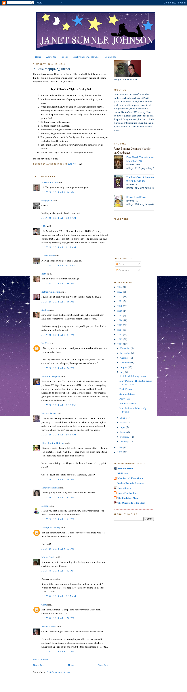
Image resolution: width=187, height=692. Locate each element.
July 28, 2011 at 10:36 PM (58, 405)
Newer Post (38, 665)
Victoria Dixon (48, 413)
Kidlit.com (122, 473)
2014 (120, 329)
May (122, 422)
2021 (120, 301)
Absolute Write (125, 468)
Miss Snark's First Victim (130, 478)
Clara (44, 604)
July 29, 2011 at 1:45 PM (57, 519)
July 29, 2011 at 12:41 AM (58, 434)
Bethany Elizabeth (50, 291)
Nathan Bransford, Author (130, 483)
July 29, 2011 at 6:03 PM (57, 548)
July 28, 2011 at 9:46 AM (58, 192)
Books (65, 56)
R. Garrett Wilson (50, 182)
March (123, 432)
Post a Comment (41, 659)
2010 (120, 447)
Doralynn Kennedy (50, 527)
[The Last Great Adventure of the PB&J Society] (120, 182)
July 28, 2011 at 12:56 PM (58, 265)
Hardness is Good (128, 403)
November (125, 353)
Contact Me (110, 56)
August (124, 367)
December (125, 348)
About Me (51, 56)
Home (38, 56)
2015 (120, 325)
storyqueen (46, 200)
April (123, 427)
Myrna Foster (48, 255)
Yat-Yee (45, 343)
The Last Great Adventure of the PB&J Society (141, 179)
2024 (120, 287)
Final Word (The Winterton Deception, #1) (140, 159)
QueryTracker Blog (127, 492)
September (125, 362)
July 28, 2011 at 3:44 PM (57, 334)
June (122, 417)
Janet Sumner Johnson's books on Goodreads (132, 150)
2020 (120, 306)
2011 (120, 344)
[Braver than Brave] (120, 201)
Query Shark (124, 488)
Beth (43, 273)
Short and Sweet (127, 394)
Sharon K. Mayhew (50, 376)
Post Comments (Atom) (58, 672)
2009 (120, 452)
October (124, 357)
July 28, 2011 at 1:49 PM (57, 301)
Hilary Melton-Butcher (52, 443)
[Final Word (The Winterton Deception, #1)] (120, 162)
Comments (123, 270)
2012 (120, 339)
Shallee (45, 309)
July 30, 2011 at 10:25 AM (58, 596)
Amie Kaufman (48, 626)
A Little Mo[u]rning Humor (51, 69)
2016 (120, 320)
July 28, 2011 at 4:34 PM (57, 368)
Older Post (103, 665)
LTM (43, 226)
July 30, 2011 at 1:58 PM (57, 618)
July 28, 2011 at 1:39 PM (57, 283)
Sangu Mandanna (50, 487)
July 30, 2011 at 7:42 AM (58, 570)
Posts (121, 264)
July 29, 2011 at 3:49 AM (58, 479)
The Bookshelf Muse (127, 497)
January (124, 441)
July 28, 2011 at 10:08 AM (58, 217)
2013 (120, 334)
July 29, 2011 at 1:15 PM (57, 497)
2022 (120, 296)
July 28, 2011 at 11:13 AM (58, 247)
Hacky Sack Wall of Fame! (86, 56)
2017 (120, 315)
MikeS (44, 505)
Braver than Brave (136, 197)
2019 (120, 310)
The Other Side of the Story (131, 502)
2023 (120, 291)
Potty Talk (124, 398)
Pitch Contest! (126, 389)
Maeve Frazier (48, 557)
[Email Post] (80, 164)
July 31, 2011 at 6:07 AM (58, 651)
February (125, 436)
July (122, 372)
